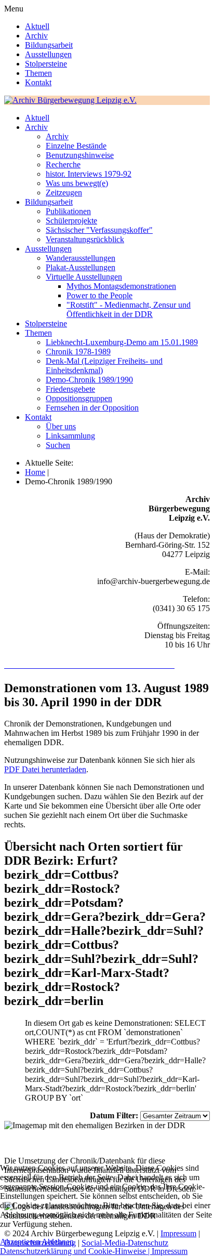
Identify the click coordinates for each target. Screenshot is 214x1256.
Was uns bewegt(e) (77, 183)
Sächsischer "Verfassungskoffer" (99, 230)
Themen (38, 73)
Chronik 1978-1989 (78, 351)
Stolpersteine (46, 63)
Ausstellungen (48, 54)
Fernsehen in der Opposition (92, 407)
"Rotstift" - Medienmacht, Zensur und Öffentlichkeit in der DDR (128, 309)
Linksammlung (70, 435)
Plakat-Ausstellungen (80, 267)
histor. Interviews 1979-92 (88, 173)
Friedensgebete (70, 389)
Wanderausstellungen (80, 258)
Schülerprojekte (71, 220)
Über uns (61, 426)
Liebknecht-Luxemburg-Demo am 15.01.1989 (122, 342)
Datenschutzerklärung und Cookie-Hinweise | (76, 1251)
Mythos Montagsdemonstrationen (121, 286)
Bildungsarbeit (49, 45)
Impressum (170, 1251)
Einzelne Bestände (76, 145)
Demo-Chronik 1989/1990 (89, 379)
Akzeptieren (20, 1241)
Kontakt (38, 82)
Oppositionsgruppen (79, 398)
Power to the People (99, 295)
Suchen (58, 445)
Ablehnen (58, 1241)
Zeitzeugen (64, 192)
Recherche (63, 164)
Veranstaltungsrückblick (85, 239)
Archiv (36, 35)
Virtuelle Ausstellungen (84, 276)
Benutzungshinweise (80, 155)
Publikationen (68, 211)
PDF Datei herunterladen (45, 769)
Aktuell (37, 26)
